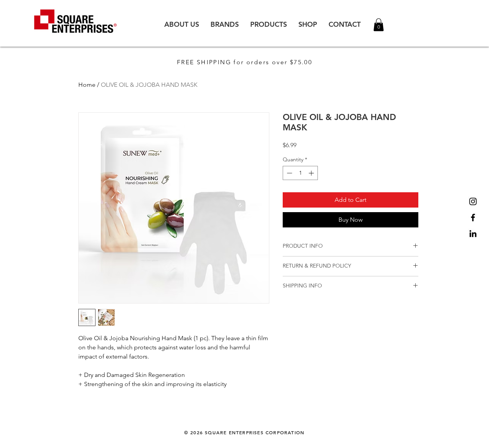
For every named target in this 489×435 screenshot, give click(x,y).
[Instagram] (473, 201)
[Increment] (312, 173)
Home (87, 84)
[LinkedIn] (473, 234)
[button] (378, 24)
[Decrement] (288, 173)
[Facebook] (473, 217)
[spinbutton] (300, 173)
